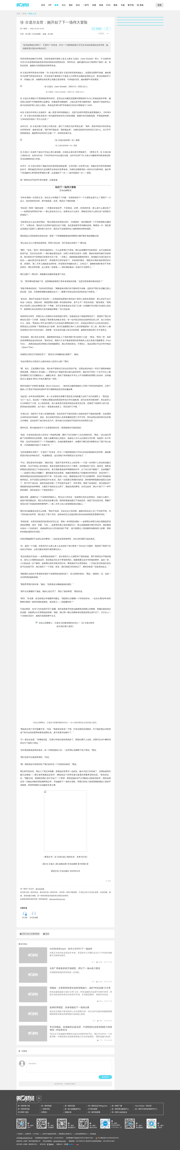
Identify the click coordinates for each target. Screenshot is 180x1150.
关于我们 (36, 1134)
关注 (64, 5)
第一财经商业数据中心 (120, 1109)
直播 (94, 5)
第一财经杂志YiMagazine (97, 1106)
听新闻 (98, 29)
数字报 (131, 5)
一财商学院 (45, 1109)
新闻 (57, 5)
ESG (108, 5)
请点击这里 (40, 889)
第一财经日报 (70, 1106)
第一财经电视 (46, 1106)
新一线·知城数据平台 (73, 1109)
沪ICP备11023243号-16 (24, 1138)
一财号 (86, 5)
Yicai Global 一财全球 (143, 1106)
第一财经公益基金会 (119, 1112)
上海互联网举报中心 (81, 1134)
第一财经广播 (117, 1106)
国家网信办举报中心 (65, 1134)
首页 (43, 5)
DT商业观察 (92, 1109)
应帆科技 (68, 1112)
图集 (116, 5)
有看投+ (44, 1112)
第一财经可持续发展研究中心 (146, 1109)
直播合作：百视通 (62, 1144)
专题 (123, 5)
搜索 (142, 5)
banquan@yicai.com (57, 899)
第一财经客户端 (24, 1106)
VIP (49, 5)
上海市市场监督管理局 (49, 1134)
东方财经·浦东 (23, 1112)
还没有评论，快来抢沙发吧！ (65, 1084)
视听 (71, 5)
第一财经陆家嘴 (94, 1112)
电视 (101, 5)
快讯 (78, 5)
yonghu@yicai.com (59, 1141)
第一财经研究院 (24, 1109)
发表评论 (105, 1077)
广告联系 (20, 1134)
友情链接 (93, 1134)
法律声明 (28, 1134)
